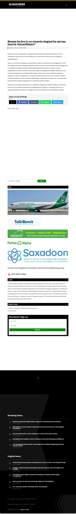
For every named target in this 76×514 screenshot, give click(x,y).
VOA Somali (12, 311)
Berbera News (32, 284)
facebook (24, 102)
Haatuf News (15, 289)
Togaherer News (25, 296)
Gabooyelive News (53, 286)
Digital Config (24, 509)
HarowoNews (40, 289)
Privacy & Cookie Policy (15, 504)
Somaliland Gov (46, 294)
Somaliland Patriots (60, 294)
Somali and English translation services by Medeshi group (36, 268)
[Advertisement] (38, 27)
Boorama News (54, 284)
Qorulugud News (55, 291)
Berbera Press (43, 284)
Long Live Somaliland (19, 291)
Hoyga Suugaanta (52, 289)
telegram (58, 102)
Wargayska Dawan (24, 299)
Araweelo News (13, 284)
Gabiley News (42, 286)
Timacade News (13, 296)
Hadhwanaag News (28, 289)
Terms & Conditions (29, 504)
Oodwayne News (43, 291)
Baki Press (23, 284)
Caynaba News (18, 286)
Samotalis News (22, 294)
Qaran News (14, 48)
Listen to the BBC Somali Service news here (22, 308)
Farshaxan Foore (30, 286)
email (35, 102)
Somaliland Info (34, 294)
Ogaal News (32, 291)
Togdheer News (37, 296)
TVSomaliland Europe (51, 296)
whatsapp (46, 102)
